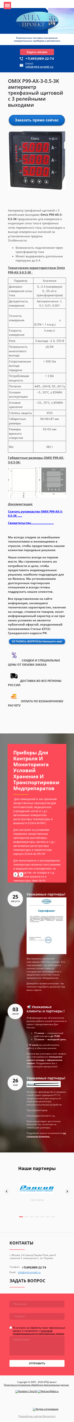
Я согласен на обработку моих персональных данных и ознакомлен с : (39, 1330)
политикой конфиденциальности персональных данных (38, 1332)
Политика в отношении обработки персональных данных (36, 1384)
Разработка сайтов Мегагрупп (37, 1416)
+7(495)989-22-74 (39, 58)
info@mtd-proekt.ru (39, 67)
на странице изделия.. (46, 1134)
